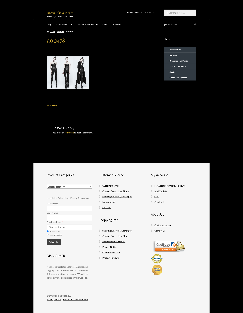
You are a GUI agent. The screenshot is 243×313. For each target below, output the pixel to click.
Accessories (175, 49)
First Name (52, 203)
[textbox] (69, 187)
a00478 (60, 31)
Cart (105, 24)
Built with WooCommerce (75, 299)
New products (109, 202)
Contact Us (150, 12)
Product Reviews (110, 257)
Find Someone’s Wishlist (113, 241)
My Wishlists (160, 191)
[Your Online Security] (173, 246)
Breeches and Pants (178, 61)
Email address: (55, 222)
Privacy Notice (109, 247)
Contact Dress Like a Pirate (115, 191)
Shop (49, 24)
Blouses (173, 55)
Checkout (116, 24)
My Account (62, 24)
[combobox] (69, 187)
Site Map (106, 207)
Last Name (52, 212)
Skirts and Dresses (178, 77)
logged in (69, 132)
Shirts (172, 72)
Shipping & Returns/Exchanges (117, 196)
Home (52, 31)
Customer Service (134, 12)
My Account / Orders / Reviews (169, 185)
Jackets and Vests (177, 66)
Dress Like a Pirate (60, 13)
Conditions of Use (111, 252)
